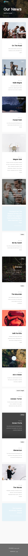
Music (23, 258)
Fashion (22, 234)
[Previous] (20, 259)
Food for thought (20, 390)
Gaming (22, 136)
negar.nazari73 (21, 23)
